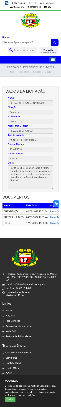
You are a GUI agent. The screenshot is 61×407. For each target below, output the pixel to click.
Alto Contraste (19, 3)
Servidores (11, 358)
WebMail (10, 331)
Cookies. (12, 381)
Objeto (11, 163)
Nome (11, 98)
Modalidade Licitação (18, 126)
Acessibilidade (48, 3)
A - (36, 3)
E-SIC (8, 373)
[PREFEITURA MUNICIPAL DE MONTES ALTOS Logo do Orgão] (30, 21)
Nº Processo (14, 117)
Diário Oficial (12, 368)
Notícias (10, 315)
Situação (12, 107)
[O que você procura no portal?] (54, 42)
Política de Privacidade (18, 336)
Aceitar (10, 400)
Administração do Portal (18, 326)
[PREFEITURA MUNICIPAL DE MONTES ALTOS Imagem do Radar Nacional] (48, 50)
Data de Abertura (16, 144)
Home (12, 72)
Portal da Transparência (18, 352)
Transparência (24, 50)
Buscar (5, 37)
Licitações (37, 72)
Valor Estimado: (15, 154)
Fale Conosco (12, 321)
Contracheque (13, 363)
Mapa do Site (18, 7)
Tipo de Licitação (16, 135)
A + (30, 3)
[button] (6, 3)
